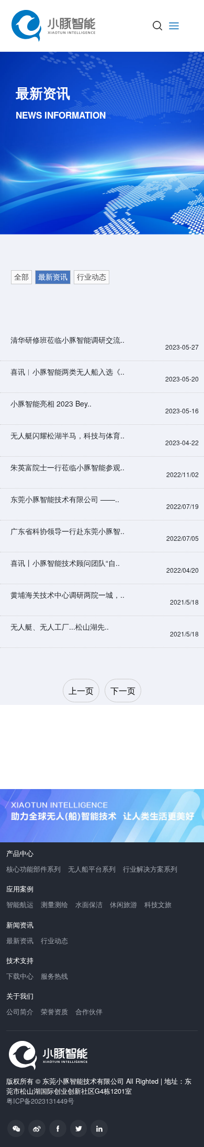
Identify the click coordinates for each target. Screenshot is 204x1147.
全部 (21, 277)
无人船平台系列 (92, 869)
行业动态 (91, 277)
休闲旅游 (123, 904)
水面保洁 (89, 904)
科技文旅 (158, 904)
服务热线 (54, 976)
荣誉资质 (54, 1011)
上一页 (81, 691)
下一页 (122, 691)
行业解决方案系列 (150, 869)
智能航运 (19, 904)
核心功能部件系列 (33, 869)
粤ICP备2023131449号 (40, 1101)
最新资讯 (52, 277)
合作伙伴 (89, 1011)
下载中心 (19, 976)
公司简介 (19, 1011)
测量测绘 (54, 904)
